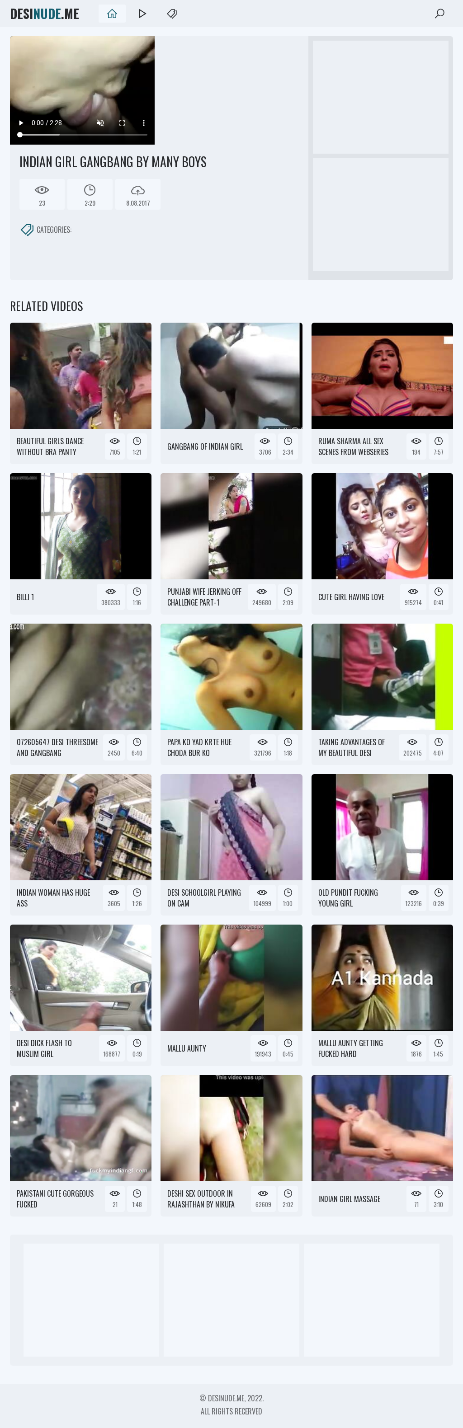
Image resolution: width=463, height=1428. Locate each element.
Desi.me (44, 14)
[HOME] (112, 14)
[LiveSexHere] (142, 14)
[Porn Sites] (171, 14)
